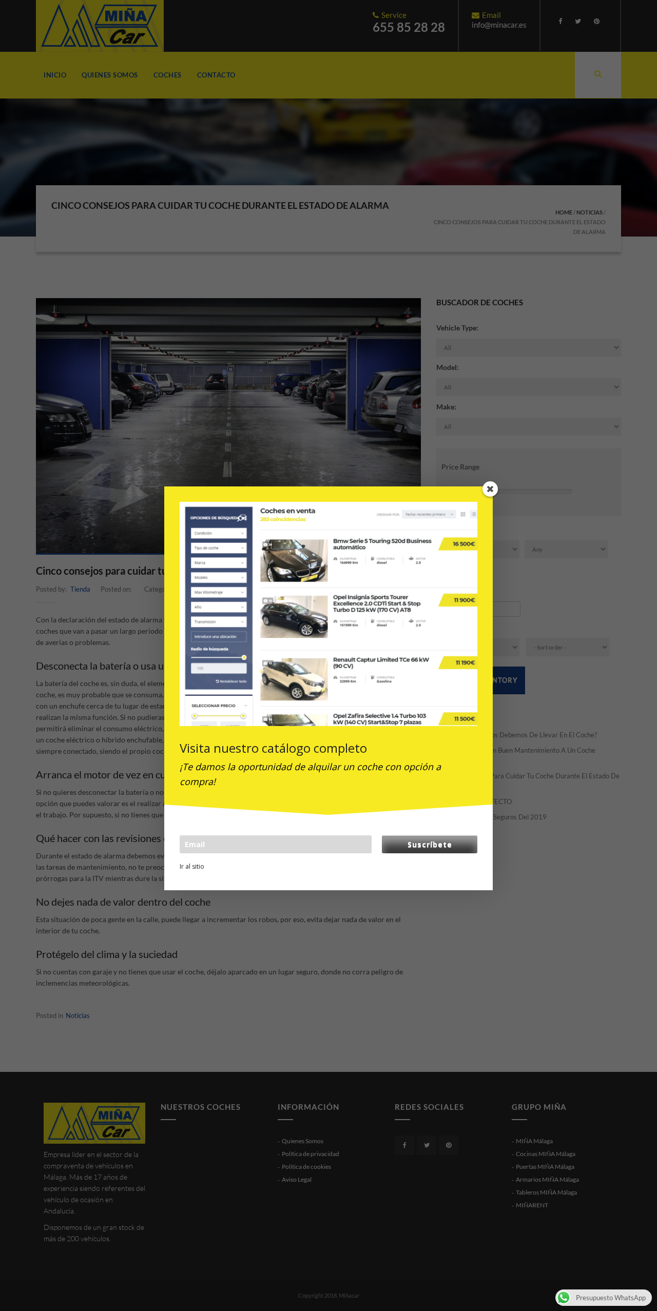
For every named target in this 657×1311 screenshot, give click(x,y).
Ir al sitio (192, 866)
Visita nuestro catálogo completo (273, 747)
